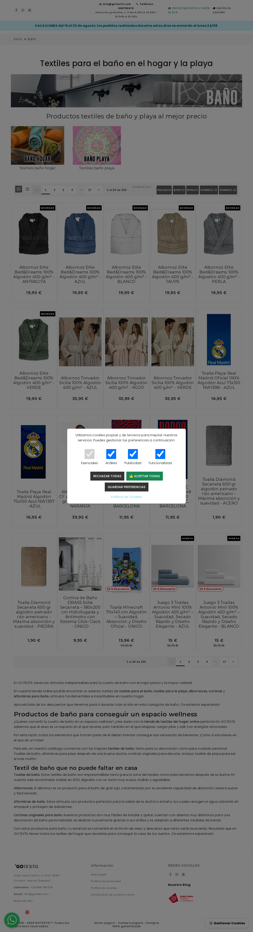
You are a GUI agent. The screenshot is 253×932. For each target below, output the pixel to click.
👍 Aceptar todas (144, 476)
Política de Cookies (126, 497)
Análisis (111, 463)
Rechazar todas (107, 476)
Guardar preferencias (126, 487)
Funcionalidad (160, 463)
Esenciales (89, 463)
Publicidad (133, 463)
